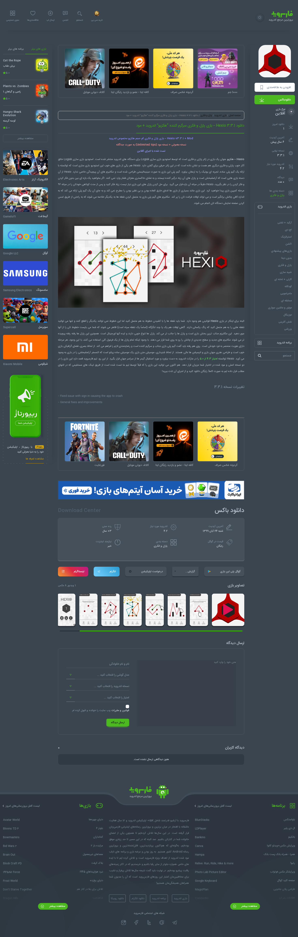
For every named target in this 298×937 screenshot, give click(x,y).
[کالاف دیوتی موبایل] (85, 68)
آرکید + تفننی (285, 222)
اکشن (288, 244)
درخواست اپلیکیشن (152, 571)
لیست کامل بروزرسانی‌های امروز (214, 806)
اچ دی (288, 230)
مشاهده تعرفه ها (35, 459)
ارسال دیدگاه (118, 722)
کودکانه (288, 286)
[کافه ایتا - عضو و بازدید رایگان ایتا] (129, 68)
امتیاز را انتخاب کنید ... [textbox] (116, 697)
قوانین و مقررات (120, 710)
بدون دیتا (286, 258)
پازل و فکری (277, 195)
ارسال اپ (50, 20)
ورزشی (288, 329)
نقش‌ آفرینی (285, 322)
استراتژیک (286, 237)
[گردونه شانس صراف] (173, 68)
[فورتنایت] (85, 441)
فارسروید (88, 359)
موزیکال (287, 315)
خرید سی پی (97, 20)
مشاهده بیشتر (249, 906)
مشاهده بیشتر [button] (25, 138)
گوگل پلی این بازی (230, 571)
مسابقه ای (286, 300)
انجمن (65, 20)
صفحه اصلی (235, 115)
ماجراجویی (286, 293)
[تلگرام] (174, 922)
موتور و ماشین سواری (280, 308)
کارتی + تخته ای (283, 279)
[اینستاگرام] (123, 922)
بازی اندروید (220, 115)
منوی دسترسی (12, 20)
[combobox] (97, 675)
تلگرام (113, 571)
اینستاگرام (79, 571)
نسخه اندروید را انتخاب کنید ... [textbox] (111, 686)
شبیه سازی (286, 272)
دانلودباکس (284, 99)
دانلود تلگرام (138, 898)
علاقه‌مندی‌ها (33, 20)
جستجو (79, 20)
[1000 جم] (217, 68)
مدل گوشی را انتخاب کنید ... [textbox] (113, 675)
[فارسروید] (149, 793)
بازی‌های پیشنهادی (281, 251)
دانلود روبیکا (117, 898)
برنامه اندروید (159, 898)
